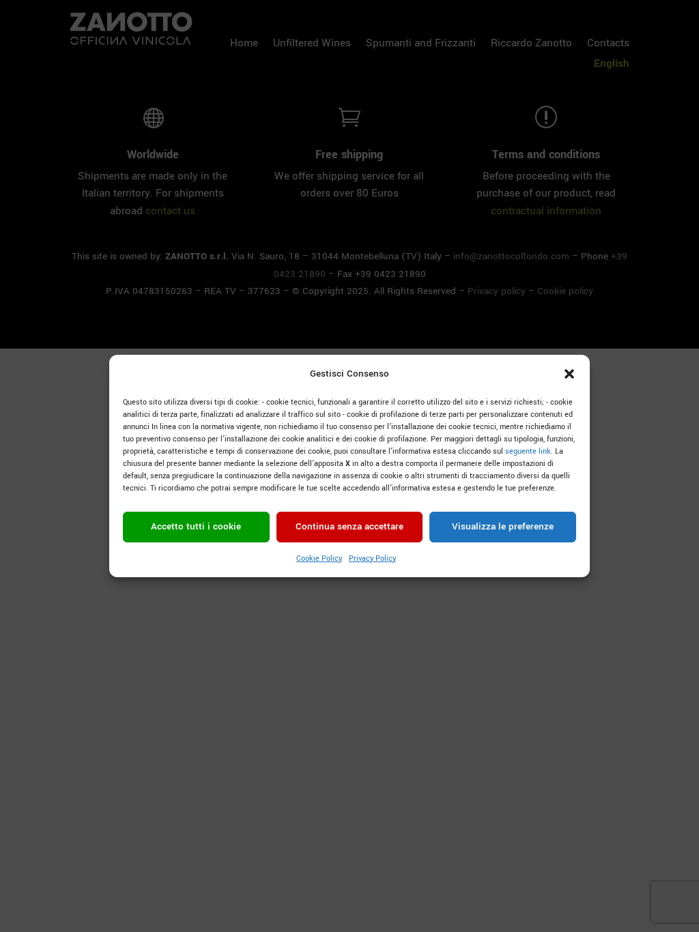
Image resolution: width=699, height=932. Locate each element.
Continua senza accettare (349, 526)
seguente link (528, 451)
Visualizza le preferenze (503, 526)
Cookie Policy (319, 558)
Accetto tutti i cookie (196, 526)
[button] (569, 374)
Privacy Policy (372, 558)
